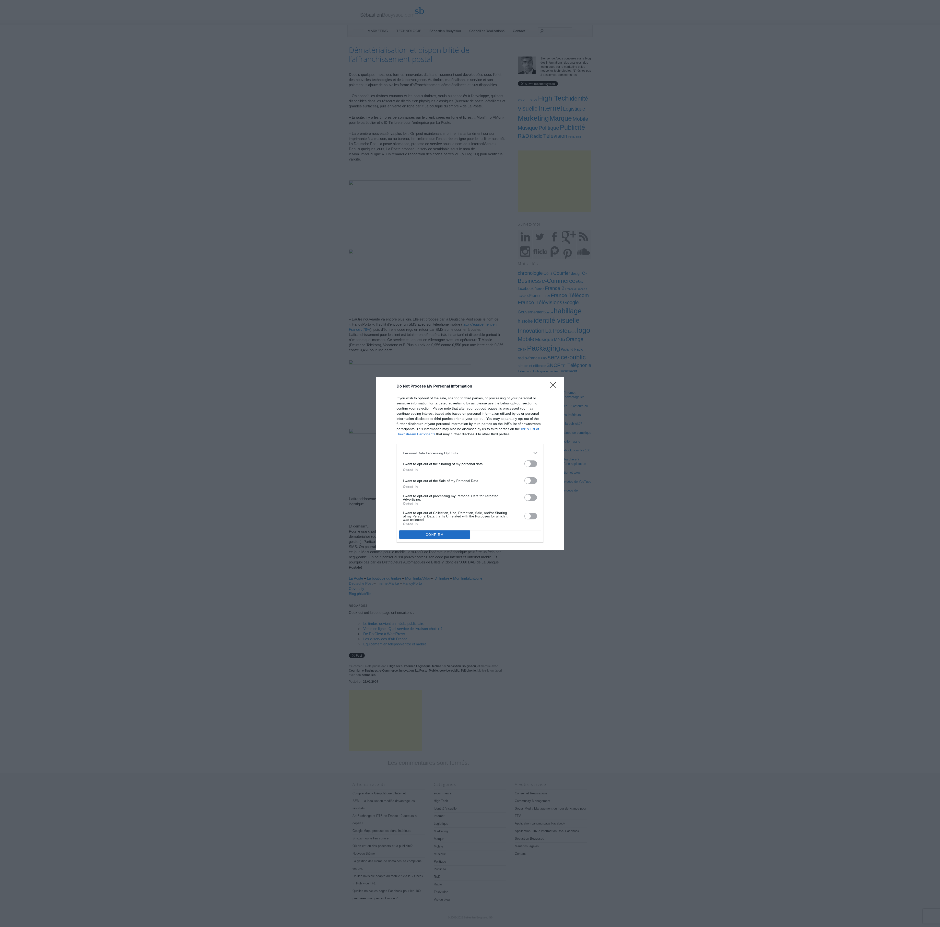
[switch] (530, 463)
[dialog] (470, 463)
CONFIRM (435, 535)
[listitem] (470, 453)
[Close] (554, 386)
